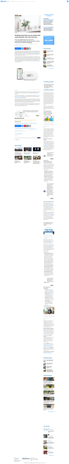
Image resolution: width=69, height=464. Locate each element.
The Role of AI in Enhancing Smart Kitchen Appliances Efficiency (50, 55)
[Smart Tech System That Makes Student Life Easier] (44, 361)
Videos (31, 1)
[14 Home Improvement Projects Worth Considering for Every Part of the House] (45, 442)
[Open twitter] (22, 458)
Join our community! (47, 27)
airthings (20, 128)
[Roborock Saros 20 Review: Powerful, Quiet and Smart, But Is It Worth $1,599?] (48, 405)
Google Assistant (18, 96)
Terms (44, 462)
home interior (33, 128)
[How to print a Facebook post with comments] (27, 149)
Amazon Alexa (38, 95)
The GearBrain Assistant (50, 244)
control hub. (49, 215)
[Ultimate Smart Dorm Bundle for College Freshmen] (44, 367)
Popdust (31, 458)
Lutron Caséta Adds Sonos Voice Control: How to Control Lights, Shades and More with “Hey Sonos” (36, 162)
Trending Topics (48, 82)
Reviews (20, 1)
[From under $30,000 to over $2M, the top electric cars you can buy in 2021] (18, 149)
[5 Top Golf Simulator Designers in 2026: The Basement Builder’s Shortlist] (44, 66)
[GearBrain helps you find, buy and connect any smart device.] (45, 429)
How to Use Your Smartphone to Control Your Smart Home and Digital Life (50, 58)
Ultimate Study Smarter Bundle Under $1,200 (50, 363)
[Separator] (30, 48)
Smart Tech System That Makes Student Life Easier (50, 360)
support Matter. (51, 171)
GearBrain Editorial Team (50, 429)
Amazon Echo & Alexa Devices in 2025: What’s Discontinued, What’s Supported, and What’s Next (50, 62)
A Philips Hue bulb (45, 144)
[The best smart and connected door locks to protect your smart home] (44, 51)
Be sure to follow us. (47, 352)
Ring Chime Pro (47, 87)
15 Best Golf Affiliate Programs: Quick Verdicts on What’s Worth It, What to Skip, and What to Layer (50, 370)
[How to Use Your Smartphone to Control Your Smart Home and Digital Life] (44, 58)
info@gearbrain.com (17, 458)
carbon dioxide (24, 128)
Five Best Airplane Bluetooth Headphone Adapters (18, 162)
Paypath (34, 459)
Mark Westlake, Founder (50, 435)
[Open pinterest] (25, 458)
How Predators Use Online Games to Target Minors (51, 452)
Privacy (42, 462)
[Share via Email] (27, 49)
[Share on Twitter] (22, 48)
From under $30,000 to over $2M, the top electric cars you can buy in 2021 (18, 153)
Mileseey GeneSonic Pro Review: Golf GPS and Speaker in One (27, 162)
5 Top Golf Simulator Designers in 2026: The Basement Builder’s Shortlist (50, 66)
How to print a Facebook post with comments (27, 153)
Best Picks (16, 1)
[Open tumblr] (27, 458)
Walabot (50, 84)
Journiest (31, 459)
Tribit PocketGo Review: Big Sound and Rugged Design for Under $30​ (48, 389)
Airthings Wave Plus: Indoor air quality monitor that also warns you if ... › (26, 123)
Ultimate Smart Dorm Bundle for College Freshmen (49, 367)
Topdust (34, 458)
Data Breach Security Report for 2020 (36, 153)
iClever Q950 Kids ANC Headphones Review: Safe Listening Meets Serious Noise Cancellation (48, 402)
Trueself (36, 458)
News (28, 1)
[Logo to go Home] (5, 1)
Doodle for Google (46, 84)
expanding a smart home (48, 290)
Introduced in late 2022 (46, 164)
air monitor (16, 128)
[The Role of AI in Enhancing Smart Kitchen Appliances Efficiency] (44, 55)
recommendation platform (48, 19)
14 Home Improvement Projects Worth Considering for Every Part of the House (51, 443)
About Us (33, 1)
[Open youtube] (26, 458)
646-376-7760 (16, 459)
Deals (23, 1)
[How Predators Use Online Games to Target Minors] (45, 452)
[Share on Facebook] (18, 48)
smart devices (52, 241)
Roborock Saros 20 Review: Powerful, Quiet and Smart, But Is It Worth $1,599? (48, 409)
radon (33, 52)
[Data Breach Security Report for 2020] (37, 149)
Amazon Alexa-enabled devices (47, 346)
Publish (39, 137)
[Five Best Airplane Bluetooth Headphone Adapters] (18, 157)
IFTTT (25, 95)
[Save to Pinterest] (25, 48)
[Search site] (67, 1)
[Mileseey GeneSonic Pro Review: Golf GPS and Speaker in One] (27, 157)
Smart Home (16, 14)
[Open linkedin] (29, 458)
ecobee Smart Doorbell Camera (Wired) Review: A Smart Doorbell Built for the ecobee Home (48, 382)
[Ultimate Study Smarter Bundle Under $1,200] (44, 364)
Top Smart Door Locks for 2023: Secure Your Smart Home (50, 51)
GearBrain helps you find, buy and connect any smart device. (51, 431)
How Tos (25, 1)
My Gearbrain (12, 1)
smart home (29, 128)
